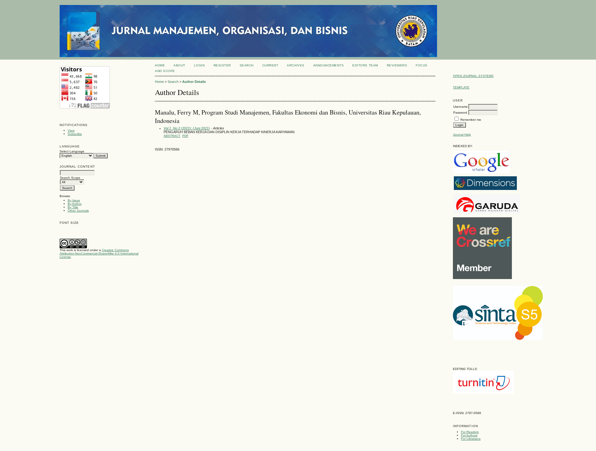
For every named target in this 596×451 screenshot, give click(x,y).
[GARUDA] (487, 212)
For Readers (470, 432)
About (179, 65)
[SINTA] (498, 339)
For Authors (469, 435)
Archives (295, 65)
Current (270, 65)
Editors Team (365, 65)
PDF (185, 136)
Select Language (72, 151)
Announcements (328, 65)
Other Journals (78, 210)
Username (460, 106)
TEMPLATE (461, 87)
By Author (75, 203)
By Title (73, 207)
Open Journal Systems (473, 76)
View (71, 130)
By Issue (74, 200)
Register (222, 65)
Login (199, 65)
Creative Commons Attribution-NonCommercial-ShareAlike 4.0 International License (99, 253)
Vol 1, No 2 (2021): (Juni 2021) (187, 128)
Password (460, 112)
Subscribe (75, 134)
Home (160, 65)
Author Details (194, 81)
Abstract (172, 136)
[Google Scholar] (481, 172)
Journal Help (462, 134)
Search (247, 65)
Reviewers (397, 65)
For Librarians (471, 438)
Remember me (470, 119)
